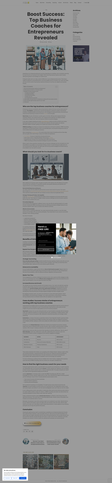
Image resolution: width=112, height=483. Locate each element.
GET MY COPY (46, 249)
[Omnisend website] (56, 257)
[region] (15, 474)
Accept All (23, 478)
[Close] (74, 224)
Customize (7, 478)
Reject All (15, 478)
